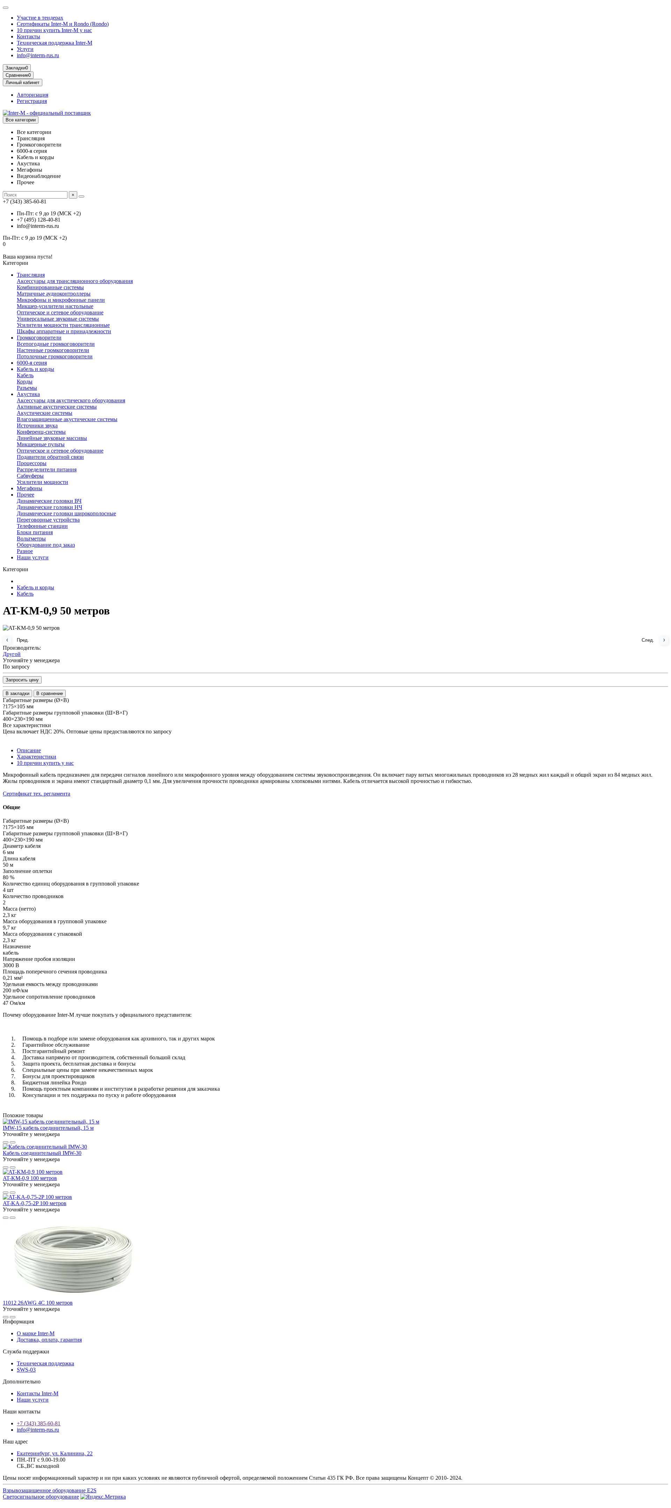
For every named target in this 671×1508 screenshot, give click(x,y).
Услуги (25, 49)
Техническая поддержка (45, 1363)
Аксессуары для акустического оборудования (71, 400)
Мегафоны (29, 488)
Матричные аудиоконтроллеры (54, 294)
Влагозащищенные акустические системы (67, 419)
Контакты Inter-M (37, 1393)
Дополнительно (22, 1381)
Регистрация (32, 101)
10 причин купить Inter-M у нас (54, 30)
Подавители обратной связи (50, 457)
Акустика (28, 394)
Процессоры (31, 463)
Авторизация (32, 95)
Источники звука (37, 425)
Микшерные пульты (41, 444)
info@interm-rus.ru (38, 55)
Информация (18, 1321)
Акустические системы (44, 413)
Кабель (25, 375)
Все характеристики (27, 725)
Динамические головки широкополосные (66, 513)
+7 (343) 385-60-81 (38, 1423)
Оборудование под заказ (46, 545)
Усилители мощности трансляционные (63, 325)
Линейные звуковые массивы (52, 438)
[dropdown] (5, 8)
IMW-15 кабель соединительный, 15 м (48, 1128)
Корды (25, 382)
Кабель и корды (35, 369)
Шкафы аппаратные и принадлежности (64, 331)
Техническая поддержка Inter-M (54, 43)
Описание (29, 750)
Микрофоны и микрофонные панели (61, 300)
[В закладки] (5, 1142)
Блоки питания (35, 532)
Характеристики (36, 757)
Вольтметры (31, 539)
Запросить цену (22, 679)
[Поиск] (81, 196)
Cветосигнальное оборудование (41, 1497)
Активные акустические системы (57, 407)
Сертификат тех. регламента (36, 794)
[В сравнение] (12, 1142)
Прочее (25, 495)
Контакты (28, 36)
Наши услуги (33, 557)
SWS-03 (26, 1370)
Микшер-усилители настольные (55, 306)
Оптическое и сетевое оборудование (60, 312)
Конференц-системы (41, 432)
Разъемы (27, 388)
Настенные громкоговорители (53, 350)
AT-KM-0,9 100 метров (30, 1178)
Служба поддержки (26, 1351)
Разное (25, 551)
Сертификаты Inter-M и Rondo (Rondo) (63, 24)
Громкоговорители (39, 338)
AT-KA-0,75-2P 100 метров (34, 1203)
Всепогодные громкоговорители (56, 344)
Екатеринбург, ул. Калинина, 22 (55, 1453)
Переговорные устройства (48, 520)
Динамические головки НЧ (49, 507)
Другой (12, 654)
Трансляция (31, 275)
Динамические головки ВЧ (49, 501)
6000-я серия (32, 363)
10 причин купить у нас (45, 763)
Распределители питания (47, 469)
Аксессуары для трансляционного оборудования (75, 281)
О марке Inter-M (36, 1333)
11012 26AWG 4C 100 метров (38, 1303)
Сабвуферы (30, 476)
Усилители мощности (42, 482)
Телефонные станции (42, 526)
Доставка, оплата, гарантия (49, 1340)
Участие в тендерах (40, 18)
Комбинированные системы (50, 287)
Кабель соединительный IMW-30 (42, 1153)
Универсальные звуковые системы (58, 319)
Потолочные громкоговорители (55, 356)
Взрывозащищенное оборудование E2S (49, 1490)
